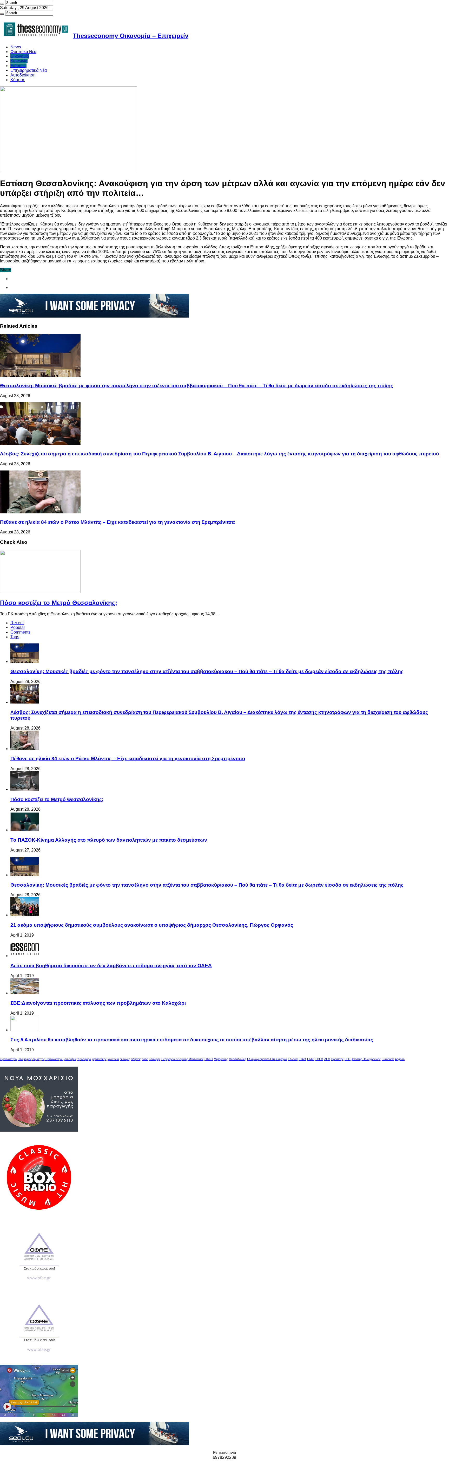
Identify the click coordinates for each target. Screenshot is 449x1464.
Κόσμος (17, 80)
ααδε (145, 1059)
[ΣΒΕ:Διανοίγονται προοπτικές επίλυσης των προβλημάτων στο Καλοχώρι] (24, 993)
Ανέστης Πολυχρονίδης (366, 1059)
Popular (17, 627)
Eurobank (388, 1059)
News (15, 47)
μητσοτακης (99, 1059)
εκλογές (125, 1059)
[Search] (2, 4)
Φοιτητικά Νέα (23, 51)
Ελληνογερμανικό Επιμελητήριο (267, 1059)
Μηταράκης (221, 1059)
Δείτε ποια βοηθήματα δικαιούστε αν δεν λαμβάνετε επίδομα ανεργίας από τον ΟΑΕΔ (111, 965)
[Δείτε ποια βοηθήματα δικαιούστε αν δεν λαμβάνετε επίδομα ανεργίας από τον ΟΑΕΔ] (24, 955)
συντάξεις (70, 1059)
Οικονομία (19, 56)
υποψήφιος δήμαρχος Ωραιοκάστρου (40, 1059)
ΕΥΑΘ (302, 1059)
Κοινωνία (19, 61)
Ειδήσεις (18, 65)
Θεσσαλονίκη (237, 1059)
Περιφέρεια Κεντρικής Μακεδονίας (182, 1059)
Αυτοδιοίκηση (23, 75)
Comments (20, 632)
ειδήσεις (136, 1059)
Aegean (400, 1059)
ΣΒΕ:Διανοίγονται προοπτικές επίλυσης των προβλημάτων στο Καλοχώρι (98, 1003)
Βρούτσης (337, 1059)
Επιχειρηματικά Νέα (28, 70)
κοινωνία (113, 1059)
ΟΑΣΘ (208, 1059)
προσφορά (84, 1059)
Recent (17, 623)
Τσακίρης (154, 1059)
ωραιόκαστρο (8, 1059)
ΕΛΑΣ (310, 1059)
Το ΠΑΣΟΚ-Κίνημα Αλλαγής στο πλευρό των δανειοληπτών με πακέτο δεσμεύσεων (108, 840)
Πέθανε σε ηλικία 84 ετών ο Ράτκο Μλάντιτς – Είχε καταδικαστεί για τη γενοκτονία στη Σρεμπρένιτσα (117, 522)
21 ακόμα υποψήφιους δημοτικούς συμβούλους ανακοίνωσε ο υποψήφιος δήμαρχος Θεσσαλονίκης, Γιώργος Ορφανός (151, 925)
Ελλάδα (293, 1059)
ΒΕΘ (348, 1059)
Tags (14, 637)
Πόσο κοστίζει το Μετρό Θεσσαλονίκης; (58, 602)
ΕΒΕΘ (319, 1059)
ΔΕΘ (327, 1059)
